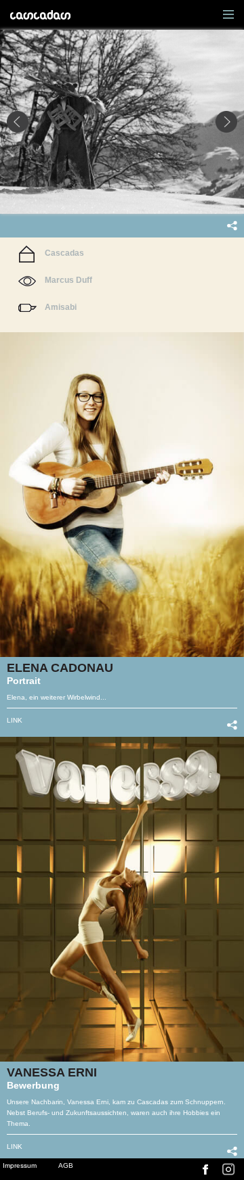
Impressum (20, 1165)
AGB (65, 1165)
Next (226, 122)
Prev (17, 122)
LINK (14, 720)
